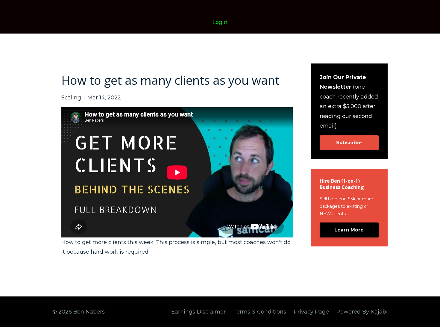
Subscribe (349, 143)
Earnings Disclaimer (198, 311)
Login (220, 22)
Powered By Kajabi (362, 311)
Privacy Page (311, 311)
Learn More (349, 230)
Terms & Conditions (259, 311)
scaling (71, 97)
